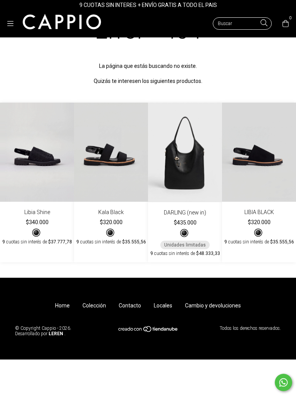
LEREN (55, 333)
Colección (94, 305)
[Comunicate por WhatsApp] (283, 382)
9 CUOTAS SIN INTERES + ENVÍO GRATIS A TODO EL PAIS (148, 5)
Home (62, 305)
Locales (163, 305)
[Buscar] (264, 23)
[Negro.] (36, 232)
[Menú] (14, 23)
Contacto (130, 305)
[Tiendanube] (148, 331)
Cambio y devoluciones (213, 305)
